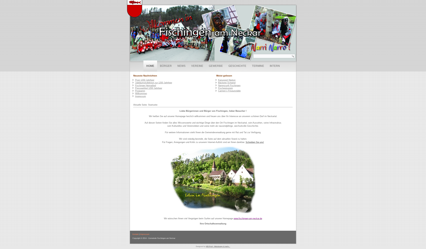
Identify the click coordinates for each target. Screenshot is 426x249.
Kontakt (135, 234)
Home (150, 65)
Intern (275, 65)
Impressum (144, 234)
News (181, 65)
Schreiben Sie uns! (255, 142)
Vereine (197, 65)
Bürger (166, 65)
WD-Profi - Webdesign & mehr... (218, 246)
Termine (258, 65)
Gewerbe (216, 65)
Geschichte (237, 65)
